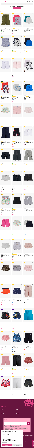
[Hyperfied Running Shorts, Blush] (1, 349)
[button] (1, 1)
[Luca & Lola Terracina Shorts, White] (13, 76)
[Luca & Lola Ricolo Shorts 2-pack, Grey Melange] (12, 99)
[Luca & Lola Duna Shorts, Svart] (3, 189)
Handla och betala (18, 410)
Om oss (1, 416)
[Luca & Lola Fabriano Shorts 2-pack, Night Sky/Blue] (25, 31)
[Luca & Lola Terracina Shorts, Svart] (25, 144)
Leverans (17, 409)
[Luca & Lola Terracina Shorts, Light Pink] (12, 76)
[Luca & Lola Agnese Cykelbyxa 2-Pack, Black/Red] (12, 144)
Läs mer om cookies (4, 442)
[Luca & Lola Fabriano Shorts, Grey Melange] (1, 212)
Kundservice (33, 443)
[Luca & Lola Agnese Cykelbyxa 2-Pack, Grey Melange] (12, 31)
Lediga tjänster (18, 414)
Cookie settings (2, 413)
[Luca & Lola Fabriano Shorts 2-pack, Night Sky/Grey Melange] (24, 31)
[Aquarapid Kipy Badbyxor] (12, 349)
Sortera (19, 8)
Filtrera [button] (15, 8)
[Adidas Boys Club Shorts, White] (12, 394)
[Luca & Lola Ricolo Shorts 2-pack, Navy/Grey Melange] (25, 99)
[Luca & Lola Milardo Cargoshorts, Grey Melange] (3, 31)
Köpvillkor (2, 409)
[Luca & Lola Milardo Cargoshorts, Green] (1, 31)
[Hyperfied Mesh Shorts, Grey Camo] (25, 394)
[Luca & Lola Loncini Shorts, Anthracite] (12, 212)
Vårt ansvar (2, 414)
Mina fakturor (2, 410)
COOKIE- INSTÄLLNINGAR (17, 445)
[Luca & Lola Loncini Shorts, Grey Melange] (12, 257)
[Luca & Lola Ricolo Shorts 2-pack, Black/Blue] (13, 99)
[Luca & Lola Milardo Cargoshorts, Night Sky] (1, 144)
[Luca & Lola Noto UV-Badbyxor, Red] (1, 302)
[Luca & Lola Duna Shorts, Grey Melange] (1, 189)
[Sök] (1, 3)
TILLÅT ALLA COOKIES (7, 445)
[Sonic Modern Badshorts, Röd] (1, 394)
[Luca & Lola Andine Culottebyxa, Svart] (24, 302)
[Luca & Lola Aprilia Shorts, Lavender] (1, 76)
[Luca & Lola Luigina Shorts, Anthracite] (12, 189)
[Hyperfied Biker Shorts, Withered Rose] (24, 349)
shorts (6, 10)
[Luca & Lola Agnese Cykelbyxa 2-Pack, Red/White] (1, 99)
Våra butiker (17, 413)
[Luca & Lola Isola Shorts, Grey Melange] (1, 257)
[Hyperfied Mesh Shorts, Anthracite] (24, 394)
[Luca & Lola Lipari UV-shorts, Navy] (12, 302)
